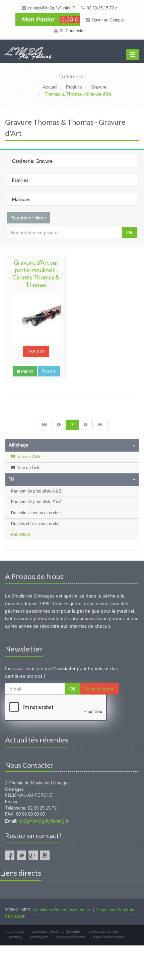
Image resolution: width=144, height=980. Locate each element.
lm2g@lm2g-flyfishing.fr (44, 821)
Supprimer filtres (28, 217)
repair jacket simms (70, 937)
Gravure (98, 87)
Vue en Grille (29, 457)
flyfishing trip (39, 937)
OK (129, 232)
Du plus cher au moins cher (36, 523)
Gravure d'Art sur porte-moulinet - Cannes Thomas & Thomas (36, 273)
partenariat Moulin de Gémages (56, 931)
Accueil (50, 87)
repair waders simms (108, 937)
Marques (21, 199)
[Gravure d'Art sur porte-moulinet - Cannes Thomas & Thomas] (36, 319)
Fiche (50, 371)
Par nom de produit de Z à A (36, 502)
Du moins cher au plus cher (36, 513)
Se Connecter (72, 31)
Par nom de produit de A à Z (36, 491)
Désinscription (100, 688)
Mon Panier (49, 19)
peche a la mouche (103, 931)
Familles (20, 180)
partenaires (15, 931)
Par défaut (20, 534)
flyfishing (15, 937)
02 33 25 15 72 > (102, 8)
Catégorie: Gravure (32, 161)
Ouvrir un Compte (107, 20)
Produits (74, 87)
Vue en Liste (29, 467)
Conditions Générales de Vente (61, 910)
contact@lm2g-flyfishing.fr (51, 8)
